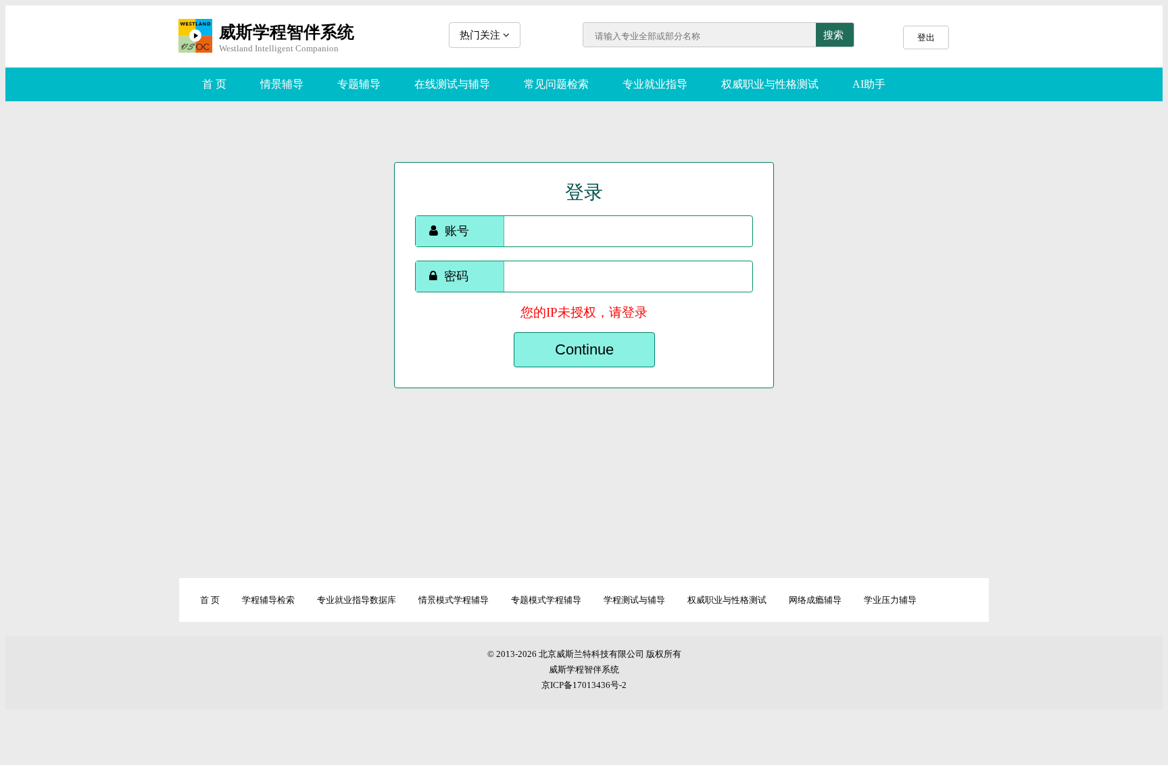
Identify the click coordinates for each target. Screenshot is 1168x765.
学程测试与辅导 (634, 600)
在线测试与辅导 (452, 84)
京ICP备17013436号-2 (584, 685)
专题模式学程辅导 (546, 600)
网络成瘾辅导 (815, 600)
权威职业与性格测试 (770, 84)
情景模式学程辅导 (453, 600)
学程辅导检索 (268, 600)
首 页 (214, 84)
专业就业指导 (655, 84)
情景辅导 (281, 84)
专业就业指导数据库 (356, 600)
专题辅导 (359, 84)
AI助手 (868, 84)
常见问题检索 (556, 84)
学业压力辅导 (890, 600)
